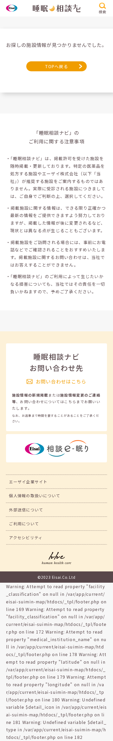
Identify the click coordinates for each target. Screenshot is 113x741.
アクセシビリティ (26, 537)
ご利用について (24, 523)
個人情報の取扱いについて (34, 495)
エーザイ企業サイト (28, 481)
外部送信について (26, 509)
